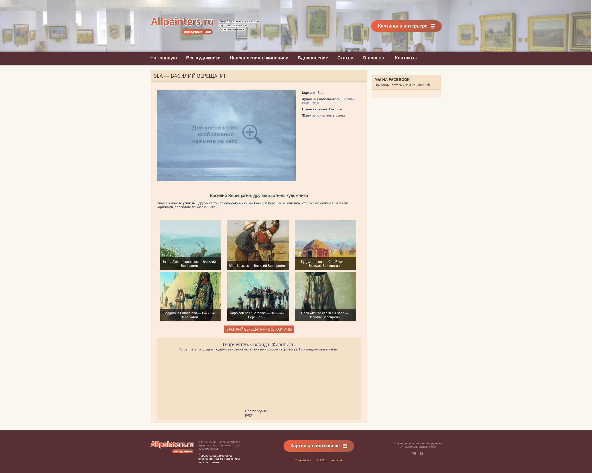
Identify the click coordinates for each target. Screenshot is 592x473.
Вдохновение (313, 57)
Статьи (345, 57)
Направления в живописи (259, 57)
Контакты (406, 57)
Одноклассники (421, 453)
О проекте (374, 57)
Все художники (203, 57)
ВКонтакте (414, 453)
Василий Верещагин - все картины (259, 329)
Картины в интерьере (402, 25)
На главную (163, 57)
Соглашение (303, 460)
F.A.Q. (321, 460)
